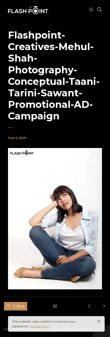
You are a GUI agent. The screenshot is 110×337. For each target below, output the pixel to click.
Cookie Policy (40, 326)
